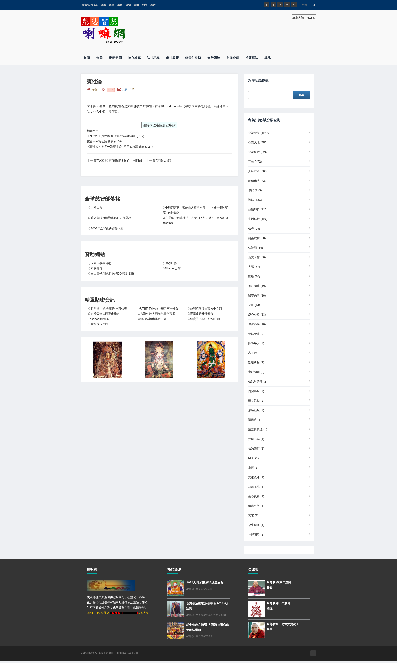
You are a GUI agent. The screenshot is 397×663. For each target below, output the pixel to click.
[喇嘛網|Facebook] (266, 4)
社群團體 (256, 534)
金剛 (254, 305)
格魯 (120, 4)
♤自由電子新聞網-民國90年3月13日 (111, 273)
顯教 (153, 4)
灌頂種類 (256, 410)
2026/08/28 (205, 589)
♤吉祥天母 (95, 207)
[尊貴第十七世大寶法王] (256, 629)
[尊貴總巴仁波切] (256, 608)
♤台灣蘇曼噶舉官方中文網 (204, 308)
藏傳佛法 (258, 180)
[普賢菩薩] (159, 359)
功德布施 (256, 486)
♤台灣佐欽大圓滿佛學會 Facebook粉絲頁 (104, 316)
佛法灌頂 (256, 448)
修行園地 (213, 57)
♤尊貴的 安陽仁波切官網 (203, 319)
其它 (253, 515)
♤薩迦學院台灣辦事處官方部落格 (109, 217)
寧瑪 (103, 4)
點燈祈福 (256, 362)
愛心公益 (257, 314)
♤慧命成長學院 (98, 324)
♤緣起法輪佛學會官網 (152, 319)
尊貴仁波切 (193, 57)
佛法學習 (172, 57)
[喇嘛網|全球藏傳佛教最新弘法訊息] (280, 4)
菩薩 (255, 161)
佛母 (254, 228)
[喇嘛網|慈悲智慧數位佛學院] (273, 4)
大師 (254, 266)
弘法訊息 (153, 57)
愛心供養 (256, 496)
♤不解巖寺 (95, 268)
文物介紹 (232, 57)
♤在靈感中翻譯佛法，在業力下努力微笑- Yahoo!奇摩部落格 (195, 220)
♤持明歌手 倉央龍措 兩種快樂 (107, 308)
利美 (144, 4)
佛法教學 (258, 133)
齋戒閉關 (256, 372)
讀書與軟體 (257, 429)
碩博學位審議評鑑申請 (159, 125)
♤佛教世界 (169, 263)
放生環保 (256, 525)
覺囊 (136, 4)
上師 (253, 467)
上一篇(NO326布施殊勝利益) (108, 160)
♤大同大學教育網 (99, 263)
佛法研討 (258, 152)
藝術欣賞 (257, 238)
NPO (253, 458)
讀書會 (254, 419)
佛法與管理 (257, 381)
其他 (267, 57)
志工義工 (256, 352)
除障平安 (256, 343)
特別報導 (134, 57)
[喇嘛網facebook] (313, 653)
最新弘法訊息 (90, 4)
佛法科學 (257, 324)
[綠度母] (211, 359)
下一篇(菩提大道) (158, 160)
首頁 (87, 57)
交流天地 (258, 142)
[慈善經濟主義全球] (294, 4)
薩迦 (128, 4)
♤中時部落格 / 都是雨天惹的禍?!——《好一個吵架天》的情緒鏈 (195, 210)
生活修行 (257, 219)
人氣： (129, 89)
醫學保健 (257, 295)
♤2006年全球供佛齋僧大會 (105, 228)
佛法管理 (256, 333)
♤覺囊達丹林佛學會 (200, 313)
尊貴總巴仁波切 (279, 603)
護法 (255, 199)
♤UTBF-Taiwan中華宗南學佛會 (158, 308)
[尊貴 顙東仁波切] (256, 587)
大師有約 (258, 171)
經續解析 (258, 209)
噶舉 (111, 4)
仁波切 (255, 247)
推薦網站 (251, 57)
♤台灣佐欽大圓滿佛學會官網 (156, 313)
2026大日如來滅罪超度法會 (204, 582)
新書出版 (256, 505)
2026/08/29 (205, 636)
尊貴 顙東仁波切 (280, 582)
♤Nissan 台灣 (171, 268)
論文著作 (257, 257)
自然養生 (256, 391)
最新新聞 (115, 57)
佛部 (255, 190)
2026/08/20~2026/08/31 (212, 615)
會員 (99, 57)
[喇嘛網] (287, 4)
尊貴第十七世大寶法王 (284, 624)
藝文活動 (256, 400)
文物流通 (256, 477)
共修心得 (256, 439)
